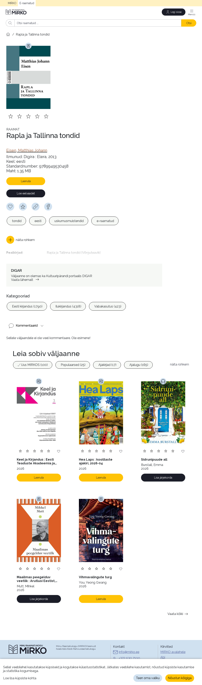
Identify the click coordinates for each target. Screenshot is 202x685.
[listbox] (62, 221)
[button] (20, 240)
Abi (162, 657)
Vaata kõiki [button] (175, 614)
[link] (26, 150)
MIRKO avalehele (172, 652)
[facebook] (48, 207)
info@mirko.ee (129, 652)
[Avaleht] (16, 11)
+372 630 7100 (129, 658)
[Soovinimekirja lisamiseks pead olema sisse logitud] (10, 207)
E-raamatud (27, 3)
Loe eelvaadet (26, 193)
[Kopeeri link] (35, 207)
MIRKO (12, 3)
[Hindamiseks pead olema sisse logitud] (23, 207)
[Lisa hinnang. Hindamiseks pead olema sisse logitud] (28, 116)
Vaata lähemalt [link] (22, 280)
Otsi (189, 23)
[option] (16, 220)
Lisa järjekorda (163, 477)
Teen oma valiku (148, 678)
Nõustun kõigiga (180, 678)
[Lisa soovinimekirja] (58, 451)
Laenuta (26, 181)
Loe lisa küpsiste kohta (19, 678)
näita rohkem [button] (179, 364)
